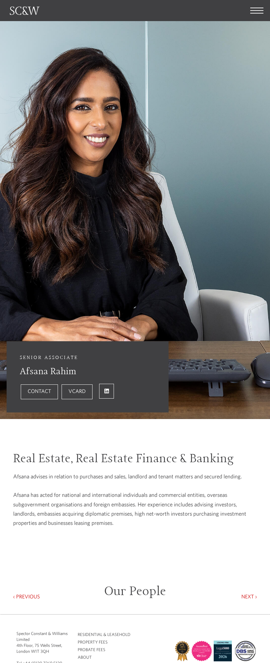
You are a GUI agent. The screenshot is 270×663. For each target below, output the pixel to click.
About (85, 657)
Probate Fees (91, 649)
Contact (39, 391)
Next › (249, 596)
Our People (135, 591)
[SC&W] (257, 10)
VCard (77, 391)
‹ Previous (26, 596)
